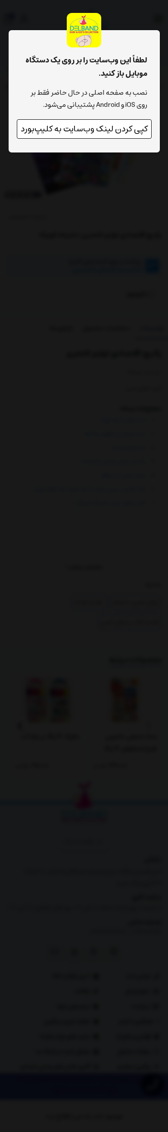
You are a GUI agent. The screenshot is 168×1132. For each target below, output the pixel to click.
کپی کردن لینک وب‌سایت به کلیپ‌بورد (84, 129)
